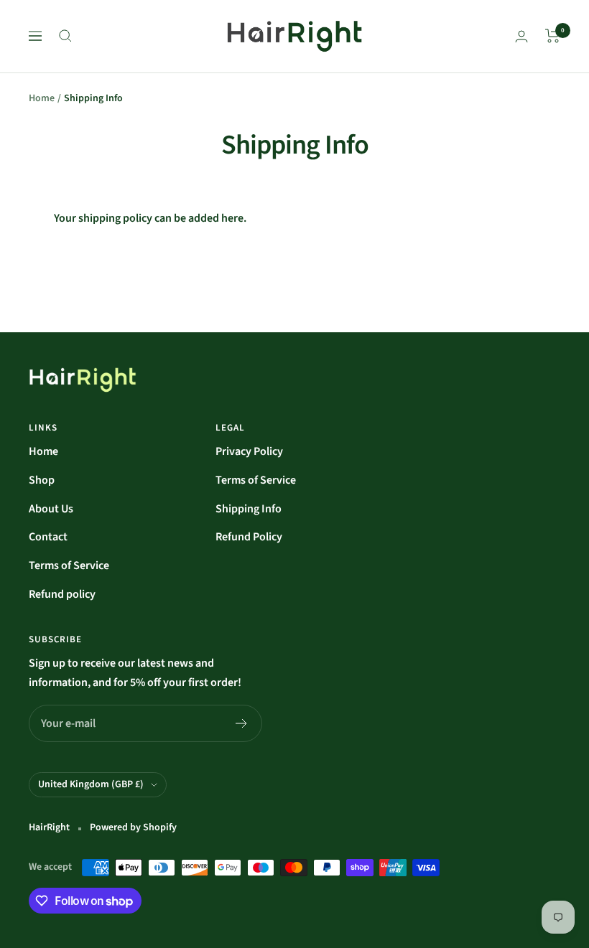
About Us (51, 509)
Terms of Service (69, 565)
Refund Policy (248, 537)
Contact (48, 537)
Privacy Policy (249, 451)
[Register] (242, 723)
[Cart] (552, 36)
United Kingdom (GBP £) (91, 784)
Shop (42, 480)
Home (42, 98)
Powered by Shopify (133, 827)
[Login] (521, 36)
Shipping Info (248, 509)
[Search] (65, 35)
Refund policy (62, 594)
